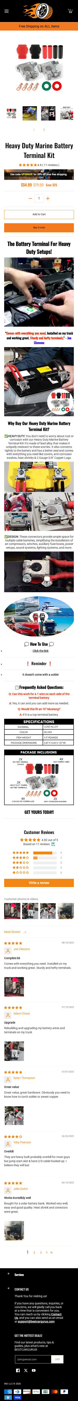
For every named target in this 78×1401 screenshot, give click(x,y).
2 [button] (34, 1252)
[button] (70, 11)
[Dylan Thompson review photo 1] (14, 1116)
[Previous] (7, 67)
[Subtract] (30, 198)
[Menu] (6, 11)
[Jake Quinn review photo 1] (14, 1231)
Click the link (40, 650)
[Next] (71, 67)
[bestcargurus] (37, 11)
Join (57, 1359)
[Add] (47, 198)
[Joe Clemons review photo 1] (14, 987)
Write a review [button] (39, 883)
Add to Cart (39, 214)
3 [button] (41, 1252)
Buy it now (39, 227)
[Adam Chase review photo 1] (14, 1051)
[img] (13, 943)
